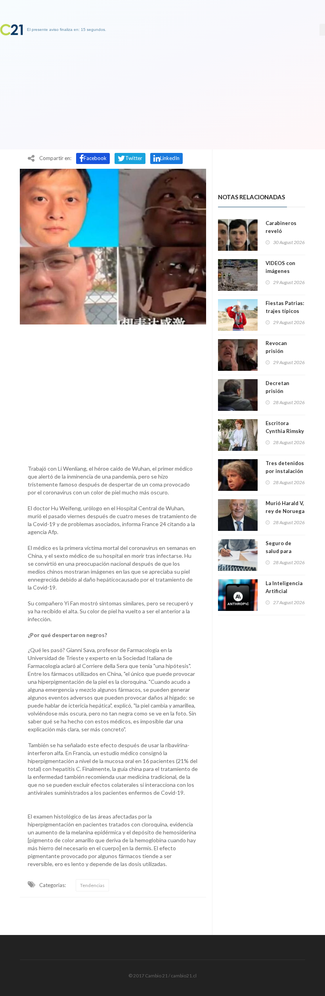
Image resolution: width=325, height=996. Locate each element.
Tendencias (92, 885)
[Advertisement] (113, 392)
